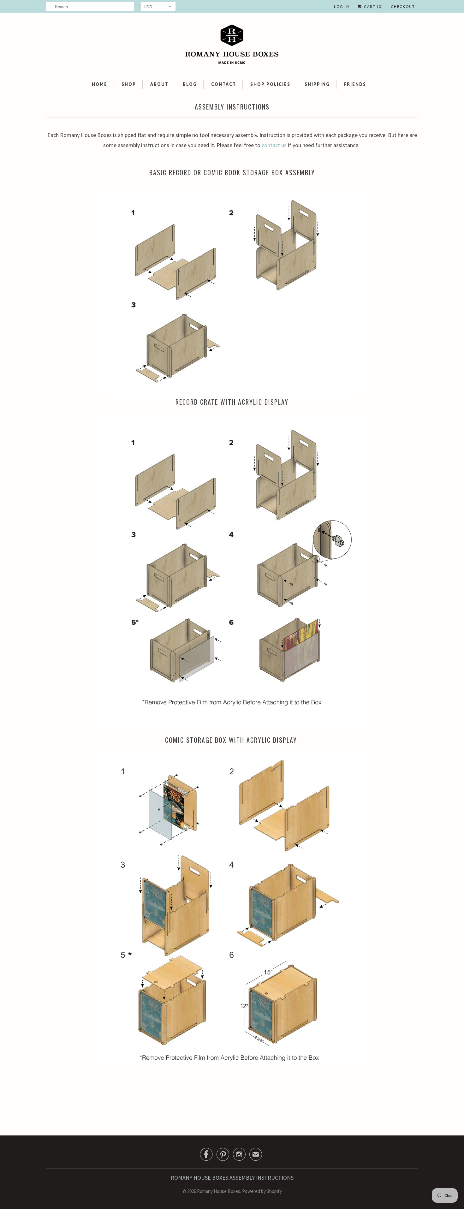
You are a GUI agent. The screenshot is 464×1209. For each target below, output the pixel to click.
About (159, 84)
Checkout (403, 6)
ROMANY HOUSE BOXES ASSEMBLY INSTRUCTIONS (232, 1177)
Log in (341, 6)
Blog (190, 84)
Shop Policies (270, 84)
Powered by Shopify (262, 1191)
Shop (129, 84)
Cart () (373, 6)
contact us (274, 145)
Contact (223, 84)
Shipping (317, 84)
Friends (355, 84)
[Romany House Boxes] (232, 45)
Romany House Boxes (218, 1191)
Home (99, 84)
